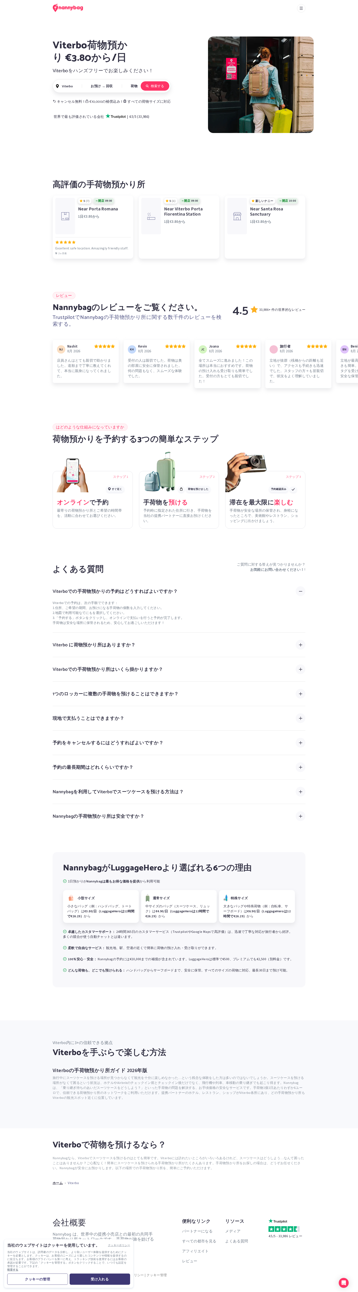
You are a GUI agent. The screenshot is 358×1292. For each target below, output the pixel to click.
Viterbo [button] (67, 86)
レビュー (189, 1261)
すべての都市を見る (199, 1241)
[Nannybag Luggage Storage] (70, 8)
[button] (344, 1283)
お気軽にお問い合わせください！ (277, 569)
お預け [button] (96, 86)
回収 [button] (109, 86)
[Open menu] (301, 8)
